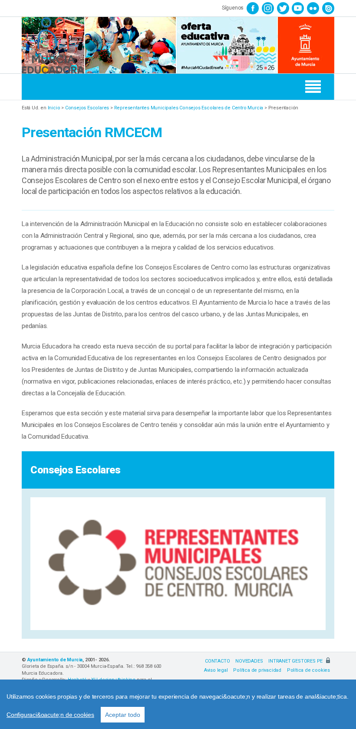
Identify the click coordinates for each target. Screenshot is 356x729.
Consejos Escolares (87, 108)
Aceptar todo (122, 714)
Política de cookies (308, 670)
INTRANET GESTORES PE (296, 661)
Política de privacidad (257, 670)
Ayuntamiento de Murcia (55, 660)
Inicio (54, 108)
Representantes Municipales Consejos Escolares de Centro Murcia (189, 108)
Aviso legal (216, 670)
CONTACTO (217, 661)
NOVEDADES (249, 661)
